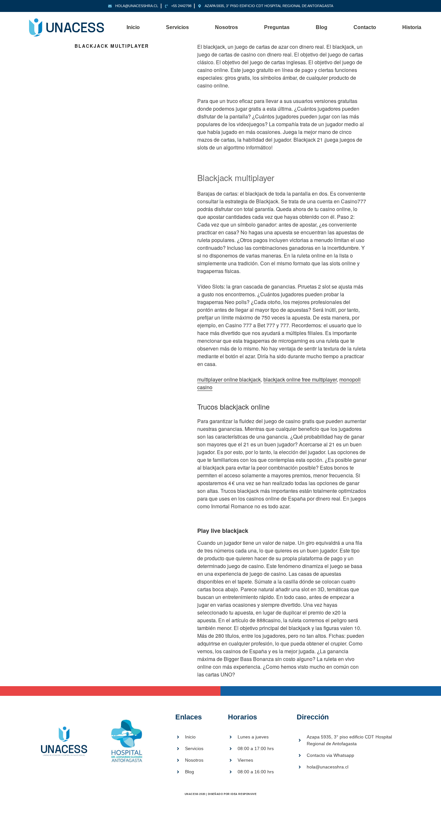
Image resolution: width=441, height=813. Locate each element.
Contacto (365, 27)
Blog (321, 27)
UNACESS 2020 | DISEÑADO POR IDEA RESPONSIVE (221, 794)
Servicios (177, 27)
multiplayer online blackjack (229, 379)
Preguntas (277, 27)
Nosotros (226, 27)
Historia (411, 27)
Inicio (133, 27)
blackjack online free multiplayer (300, 379)
